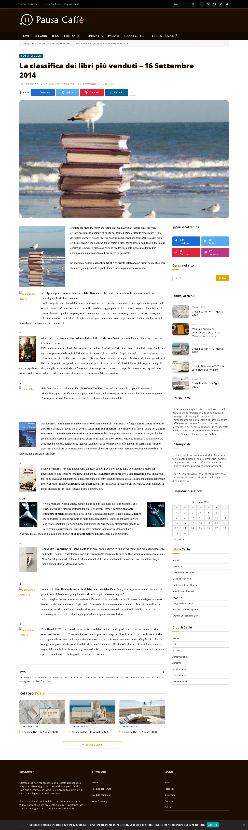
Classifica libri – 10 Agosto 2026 (90, 732)
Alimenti (176, 662)
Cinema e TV (95, 36)
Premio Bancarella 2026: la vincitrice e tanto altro (208, 367)
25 (200, 528)
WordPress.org (99, 801)
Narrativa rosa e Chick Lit (184, 572)
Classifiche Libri (61, 43)
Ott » (181, 539)
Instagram (169, 794)
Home (26, 36)
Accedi (95, 782)
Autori (175, 560)
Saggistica (177, 597)
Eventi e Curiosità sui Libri (185, 615)
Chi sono (41, 36)
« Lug (175, 539)
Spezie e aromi (179, 669)
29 (176, 533)
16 (184, 522)
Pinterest (169, 801)
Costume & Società (164, 36)
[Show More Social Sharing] (132, 92)
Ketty (22, 672)
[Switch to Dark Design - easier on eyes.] (227, 4)
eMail (167, 782)
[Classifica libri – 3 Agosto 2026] (142, 712)
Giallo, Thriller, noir (181, 578)
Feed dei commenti (101, 794)
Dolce (175, 644)
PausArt (113, 36)
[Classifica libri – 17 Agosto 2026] (42, 712)
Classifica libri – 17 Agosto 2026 (40, 732)
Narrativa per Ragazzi (183, 591)
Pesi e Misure (179, 675)
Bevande (176, 650)
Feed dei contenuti (101, 788)
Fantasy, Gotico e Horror (184, 584)
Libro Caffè (72, 36)
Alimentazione (179, 656)
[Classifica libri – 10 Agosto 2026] (92, 712)
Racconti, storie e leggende (185, 609)
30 (184, 533)
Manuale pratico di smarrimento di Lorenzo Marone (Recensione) (81, 4)
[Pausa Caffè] (53, 20)
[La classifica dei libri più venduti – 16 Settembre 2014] (124, 159)
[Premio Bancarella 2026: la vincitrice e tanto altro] (180, 366)
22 (176, 528)
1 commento (88, 83)
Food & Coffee (134, 36)
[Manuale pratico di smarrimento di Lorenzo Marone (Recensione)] (180, 329)
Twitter (168, 807)
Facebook (169, 788)
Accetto (212, 824)
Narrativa (177, 566)
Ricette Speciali (179, 681)
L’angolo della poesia (182, 603)
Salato (175, 638)
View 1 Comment (92, 744)
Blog (55, 36)
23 (184, 528)
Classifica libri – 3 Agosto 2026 (139, 732)
